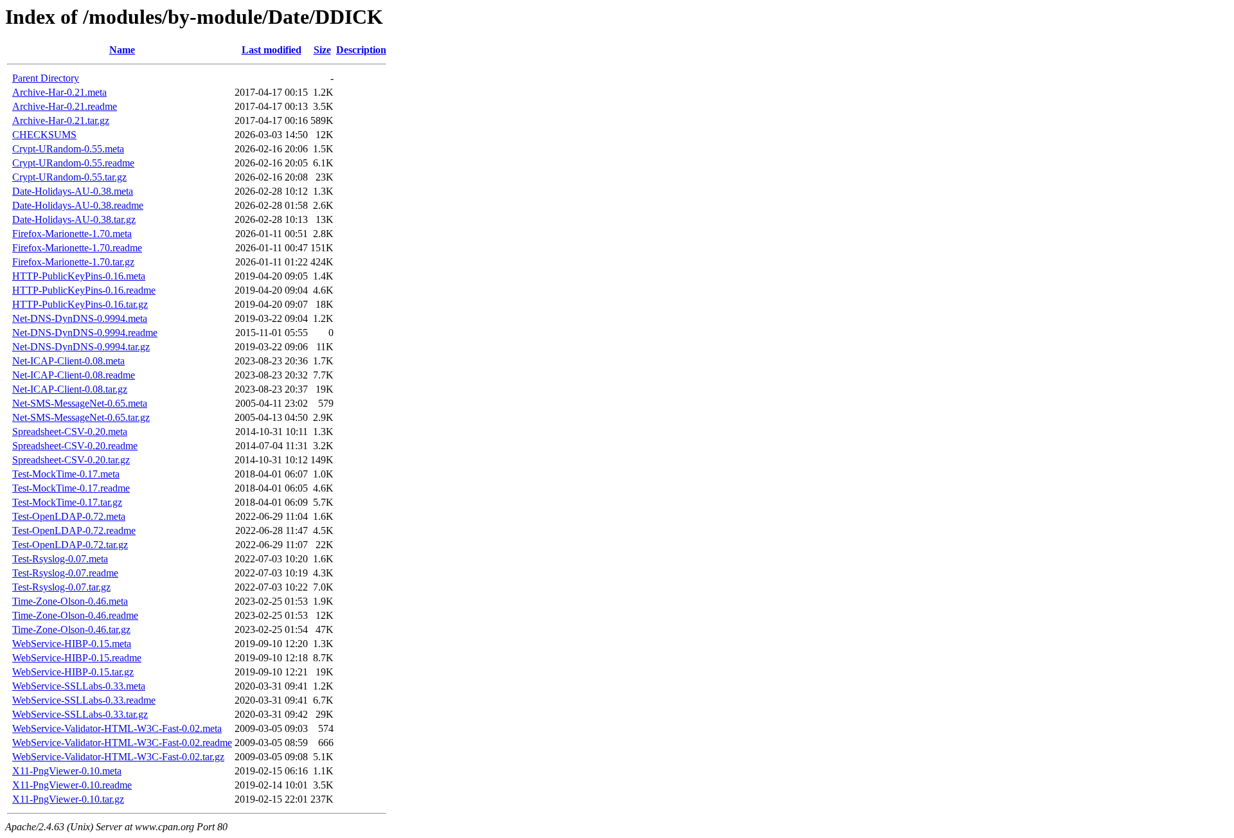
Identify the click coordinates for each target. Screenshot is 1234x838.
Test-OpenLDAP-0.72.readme (74, 530)
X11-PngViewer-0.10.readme (72, 785)
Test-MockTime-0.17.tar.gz (67, 502)
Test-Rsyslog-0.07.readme (65, 572)
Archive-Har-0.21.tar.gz (60, 120)
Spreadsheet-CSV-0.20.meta (69, 431)
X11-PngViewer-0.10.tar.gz (68, 799)
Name (122, 49)
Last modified (271, 49)
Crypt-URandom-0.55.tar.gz (69, 177)
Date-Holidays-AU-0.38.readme (77, 205)
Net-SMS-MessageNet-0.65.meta (79, 403)
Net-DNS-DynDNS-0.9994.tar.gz (81, 346)
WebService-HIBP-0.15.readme (76, 657)
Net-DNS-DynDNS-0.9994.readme (84, 332)
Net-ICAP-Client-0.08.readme (73, 375)
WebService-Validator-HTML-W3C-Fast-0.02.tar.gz (118, 756)
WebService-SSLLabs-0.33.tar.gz (80, 714)
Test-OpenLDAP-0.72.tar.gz (70, 544)
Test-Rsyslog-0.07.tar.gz (61, 587)
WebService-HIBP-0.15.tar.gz (73, 671)
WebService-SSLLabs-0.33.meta (78, 686)
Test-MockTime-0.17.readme (71, 488)
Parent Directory (45, 78)
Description (361, 49)
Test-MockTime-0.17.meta (66, 473)
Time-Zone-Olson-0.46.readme (75, 615)
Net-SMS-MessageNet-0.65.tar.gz (81, 417)
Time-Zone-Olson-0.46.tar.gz (71, 629)
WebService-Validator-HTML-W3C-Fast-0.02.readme (122, 742)
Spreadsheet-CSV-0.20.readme (75, 445)
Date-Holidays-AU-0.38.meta (72, 191)
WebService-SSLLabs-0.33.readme (84, 700)
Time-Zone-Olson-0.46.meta (70, 601)
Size (322, 49)
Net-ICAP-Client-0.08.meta (68, 360)
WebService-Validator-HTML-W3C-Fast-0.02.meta (117, 728)
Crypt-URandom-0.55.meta (68, 148)
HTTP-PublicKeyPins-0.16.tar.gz (80, 304)
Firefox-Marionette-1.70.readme (77, 247)
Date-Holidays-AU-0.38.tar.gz (74, 219)
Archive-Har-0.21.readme (64, 106)
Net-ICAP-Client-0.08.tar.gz (69, 389)
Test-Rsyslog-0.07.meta (60, 558)
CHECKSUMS (44, 134)
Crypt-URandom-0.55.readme (73, 162)
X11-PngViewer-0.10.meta (66, 770)
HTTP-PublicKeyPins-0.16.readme (84, 290)
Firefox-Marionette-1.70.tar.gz (73, 261)
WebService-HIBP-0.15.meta (71, 643)
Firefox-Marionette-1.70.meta (72, 233)
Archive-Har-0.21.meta (59, 92)
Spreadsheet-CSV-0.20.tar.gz (71, 459)
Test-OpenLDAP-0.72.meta (68, 516)
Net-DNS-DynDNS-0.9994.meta (79, 318)
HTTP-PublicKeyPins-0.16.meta (78, 276)
